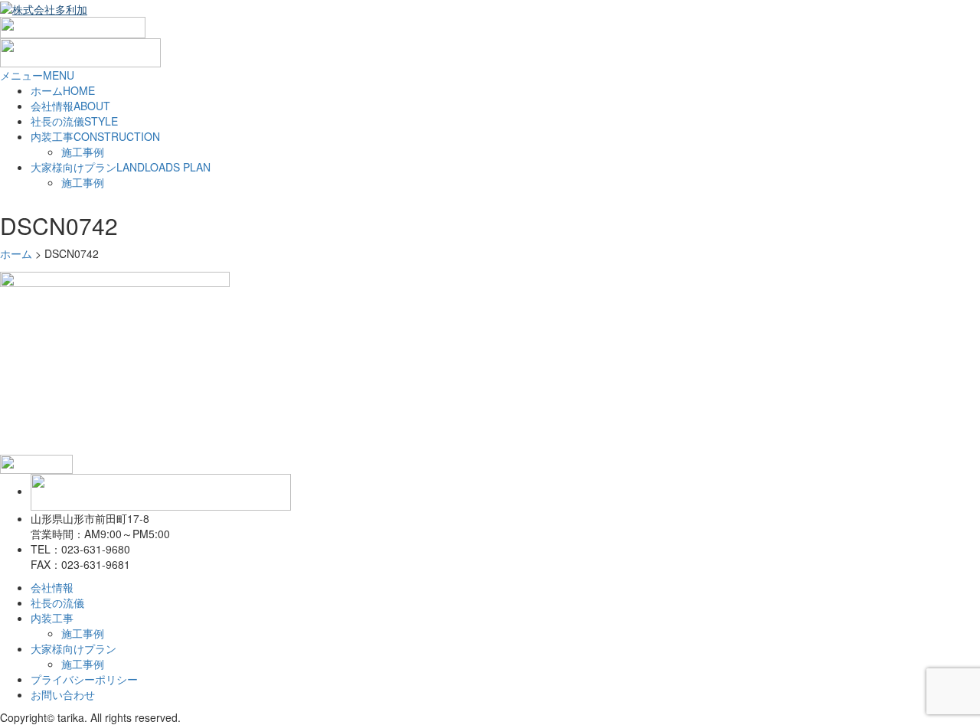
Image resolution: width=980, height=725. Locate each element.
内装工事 (95, 136)
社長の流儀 (74, 121)
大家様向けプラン (121, 167)
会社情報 (70, 105)
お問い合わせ (63, 694)
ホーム (63, 90)
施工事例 (82, 151)
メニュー (37, 75)
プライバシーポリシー (84, 679)
